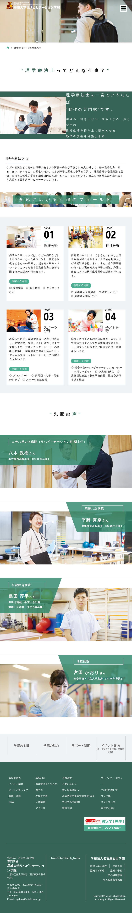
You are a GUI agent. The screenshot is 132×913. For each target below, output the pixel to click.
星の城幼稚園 (115, 875)
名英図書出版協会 (112, 879)
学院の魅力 (51, 745)
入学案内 (40, 802)
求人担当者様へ (70, 790)
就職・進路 (15, 796)
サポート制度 (81, 745)
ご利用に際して (109, 790)
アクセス (40, 808)
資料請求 (67, 778)
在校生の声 (42, 796)
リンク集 (106, 796)
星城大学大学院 (98, 866)
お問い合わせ (69, 784)
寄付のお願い (108, 808)
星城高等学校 (97, 870)
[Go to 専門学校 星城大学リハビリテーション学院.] (8, 48)
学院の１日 (21, 745)
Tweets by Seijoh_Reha (65, 858)
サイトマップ (108, 802)
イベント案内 (110, 748)
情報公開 (67, 808)
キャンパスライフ (18, 790)
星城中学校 (116, 870)
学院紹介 (40, 778)
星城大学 (117, 866)
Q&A (11, 802)
